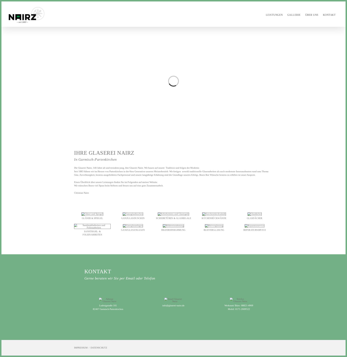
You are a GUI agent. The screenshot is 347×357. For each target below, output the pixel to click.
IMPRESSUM (81, 347)
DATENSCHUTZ (99, 347)
